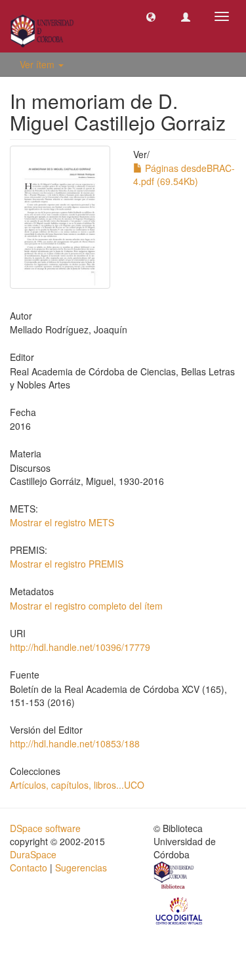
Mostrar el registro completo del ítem (86, 605)
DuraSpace (33, 854)
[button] (151, 16)
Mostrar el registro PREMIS (66, 563)
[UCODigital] (180, 910)
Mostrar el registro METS (62, 522)
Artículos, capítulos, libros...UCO (77, 784)
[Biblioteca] (174, 877)
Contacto (28, 867)
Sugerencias (81, 867)
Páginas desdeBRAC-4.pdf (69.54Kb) (184, 174)
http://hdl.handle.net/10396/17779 (80, 647)
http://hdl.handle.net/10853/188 (75, 743)
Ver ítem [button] (38, 64)
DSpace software (45, 828)
